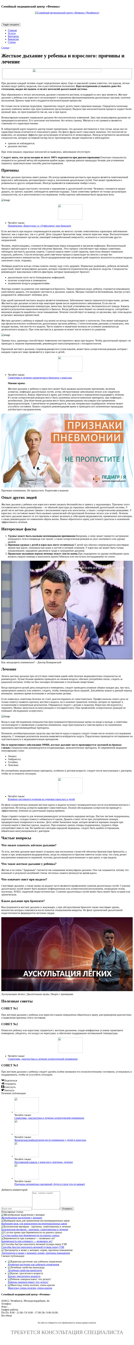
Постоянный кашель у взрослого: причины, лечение (43, 1162)
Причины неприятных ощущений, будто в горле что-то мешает (49, 1184)
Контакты (13, 36)
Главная (12, 30)
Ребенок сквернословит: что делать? (28, 1282)
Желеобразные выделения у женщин (21, 1217)
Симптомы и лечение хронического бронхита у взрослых (40, 377)
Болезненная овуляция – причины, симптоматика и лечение (34, 1229)
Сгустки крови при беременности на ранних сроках (30, 1235)
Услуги (12, 33)
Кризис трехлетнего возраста (24, 1276)
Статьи (12, 42)
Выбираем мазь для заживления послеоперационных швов (34, 1223)
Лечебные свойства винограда (25, 1270)
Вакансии (13, 39)
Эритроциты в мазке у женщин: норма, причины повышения (35, 1253)
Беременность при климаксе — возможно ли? (26, 1241)
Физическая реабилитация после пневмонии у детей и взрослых (50, 1140)
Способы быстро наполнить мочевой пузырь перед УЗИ (32, 1247)
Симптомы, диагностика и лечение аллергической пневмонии (43, 1059)
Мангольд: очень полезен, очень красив (30, 1288)
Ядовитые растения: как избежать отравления (33, 1264)
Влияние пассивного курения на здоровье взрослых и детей (41, 799)
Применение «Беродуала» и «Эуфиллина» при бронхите (39, 225)
